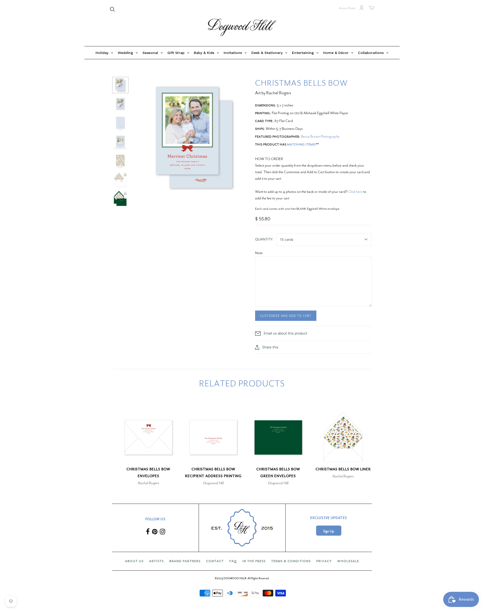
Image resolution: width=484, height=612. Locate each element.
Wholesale (348, 561)
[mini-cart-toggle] (371, 8)
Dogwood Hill (213, 482)
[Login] (361, 8)
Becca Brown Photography (320, 136)
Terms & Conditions (291, 561)
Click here (355, 191)
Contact (215, 561)
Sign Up (328, 531)
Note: (259, 252)
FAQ (233, 561)
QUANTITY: (264, 239)
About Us (134, 561)
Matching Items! (301, 144)
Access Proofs (347, 8)
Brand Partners (185, 561)
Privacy (324, 561)
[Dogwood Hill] (242, 27)
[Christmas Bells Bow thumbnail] (120, 85)
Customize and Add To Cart (286, 315)
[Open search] (112, 9)
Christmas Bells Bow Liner (343, 469)
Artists (156, 561)
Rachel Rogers (148, 482)
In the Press (254, 561)
